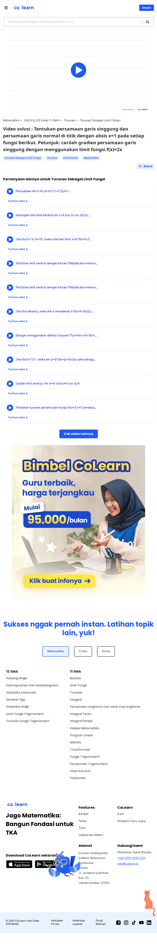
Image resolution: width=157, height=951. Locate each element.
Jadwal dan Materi (90, 835)
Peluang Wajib (16, 678)
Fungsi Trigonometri (85, 756)
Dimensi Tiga (15, 699)
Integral (76, 699)
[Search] (146, 22)
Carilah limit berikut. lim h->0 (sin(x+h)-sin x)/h (48, 384)
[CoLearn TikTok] (133, 922)
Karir (120, 814)
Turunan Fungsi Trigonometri (27, 721)
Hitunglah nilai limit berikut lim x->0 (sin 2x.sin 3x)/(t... (53, 215)
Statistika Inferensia (21, 692)
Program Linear (81, 735)
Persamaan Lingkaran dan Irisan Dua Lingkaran (105, 706)
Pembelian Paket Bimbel (134, 852)
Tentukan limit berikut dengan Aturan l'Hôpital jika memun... (57, 263)
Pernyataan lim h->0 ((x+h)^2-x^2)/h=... (43, 191)
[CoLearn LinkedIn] (149, 922)
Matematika (11, 121)
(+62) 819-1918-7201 (131, 858)
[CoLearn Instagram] (126, 922)
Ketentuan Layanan (79, 922)
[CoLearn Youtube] (141, 922)
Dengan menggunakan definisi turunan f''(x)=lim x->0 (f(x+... (56, 336)
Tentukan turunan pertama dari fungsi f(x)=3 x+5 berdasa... (56, 408)
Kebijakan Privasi (57, 922)
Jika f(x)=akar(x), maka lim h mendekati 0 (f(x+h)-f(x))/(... (55, 312)
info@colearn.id (127, 864)
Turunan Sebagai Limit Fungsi (100, 121)
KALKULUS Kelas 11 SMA (41, 121)
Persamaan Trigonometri (89, 764)
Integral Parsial (81, 721)
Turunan (69, 121)
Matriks (75, 742)
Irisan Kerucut (80, 771)
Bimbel (83, 814)
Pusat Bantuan (101, 922)
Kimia (106, 651)
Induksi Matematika (84, 728)
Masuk (146, 7)
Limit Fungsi (78, 685)
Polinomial (77, 778)
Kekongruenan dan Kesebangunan (32, 685)
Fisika (83, 651)
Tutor (82, 828)
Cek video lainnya (78, 434)
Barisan (75, 678)
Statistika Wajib (17, 706)
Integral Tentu (80, 714)
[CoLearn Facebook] (118, 922)
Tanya (82, 821)
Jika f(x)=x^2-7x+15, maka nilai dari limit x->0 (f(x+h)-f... (54, 239)
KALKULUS (70, 158)
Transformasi (80, 749)
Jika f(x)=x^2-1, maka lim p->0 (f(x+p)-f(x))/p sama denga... (56, 360)
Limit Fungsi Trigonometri (25, 714)
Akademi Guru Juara (131, 821)
